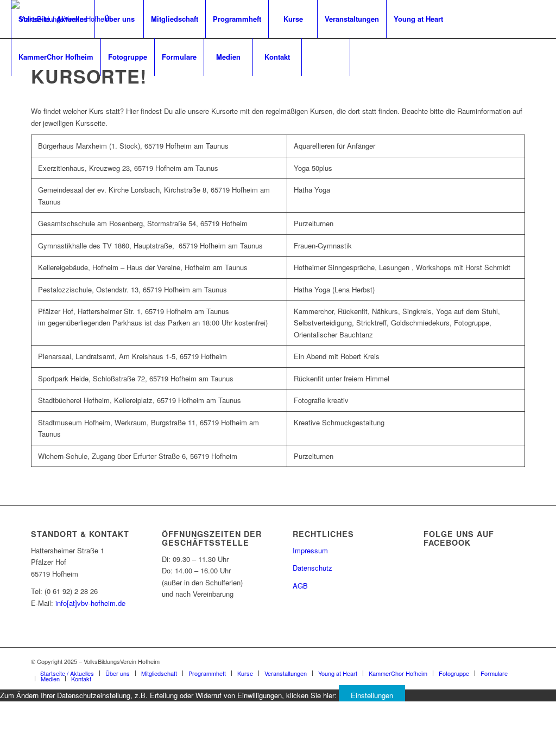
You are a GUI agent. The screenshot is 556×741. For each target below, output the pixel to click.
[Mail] (47, 94)
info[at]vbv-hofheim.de (90, 603)
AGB (300, 585)
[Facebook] (14, 94)
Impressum (310, 550)
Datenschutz (312, 568)
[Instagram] (30, 94)
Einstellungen (372, 695)
